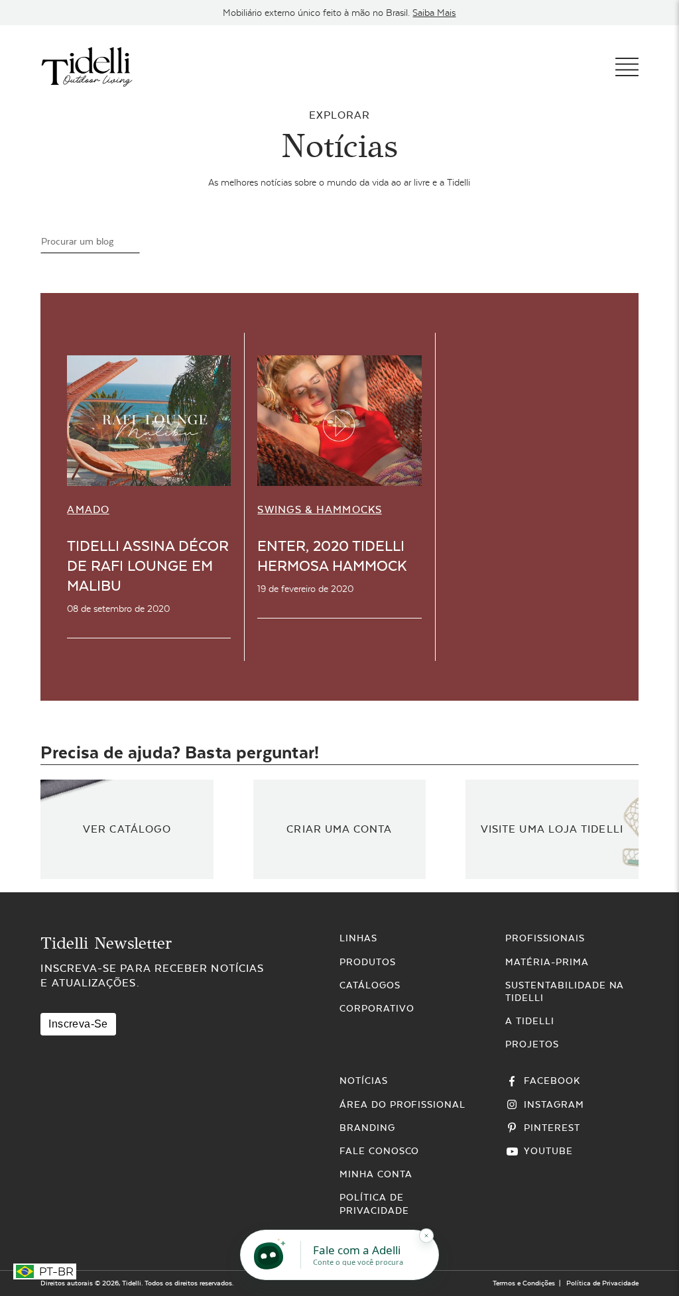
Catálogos (370, 985)
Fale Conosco (380, 1151)
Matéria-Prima (546, 962)
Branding (367, 1127)
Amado (88, 509)
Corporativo (377, 1008)
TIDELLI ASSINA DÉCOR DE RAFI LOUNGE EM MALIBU (148, 566)
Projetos (532, 1044)
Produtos (368, 962)
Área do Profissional (402, 1104)
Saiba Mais (434, 12)
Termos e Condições (524, 1283)
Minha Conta (376, 1174)
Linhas (358, 938)
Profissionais (544, 938)
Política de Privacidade (602, 1283)
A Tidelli (529, 1021)
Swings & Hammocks (319, 509)
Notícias (364, 1080)
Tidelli (131, 1283)
